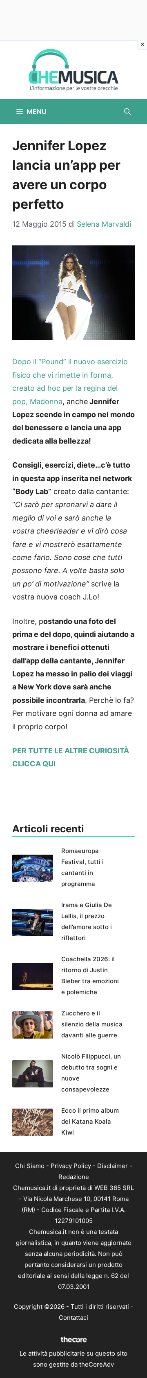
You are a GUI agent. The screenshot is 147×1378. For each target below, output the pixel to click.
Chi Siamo (30, 1166)
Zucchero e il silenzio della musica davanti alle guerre (91, 1024)
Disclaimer (112, 1166)
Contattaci (73, 1317)
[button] (127, 111)
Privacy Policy (71, 1166)
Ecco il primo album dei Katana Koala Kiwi (90, 1121)
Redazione (73, 1177)
